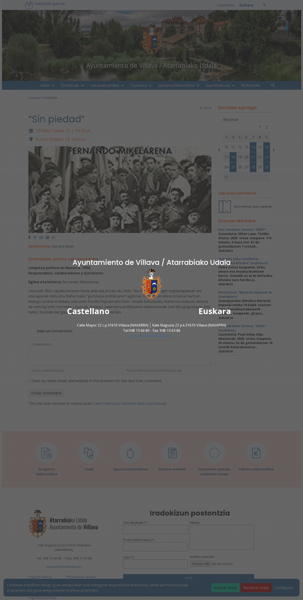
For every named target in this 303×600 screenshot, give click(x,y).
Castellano (88, 311)
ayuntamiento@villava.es (151, 335)
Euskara (215, 311)
